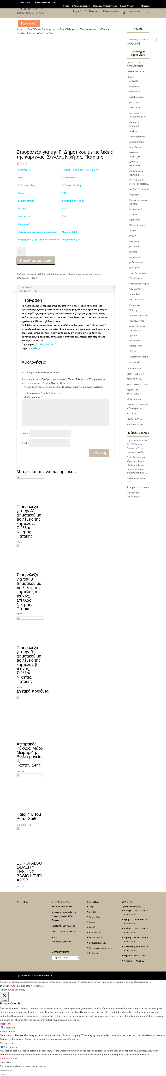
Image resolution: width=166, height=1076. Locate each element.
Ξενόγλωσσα (135, 278)
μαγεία (132, 235)
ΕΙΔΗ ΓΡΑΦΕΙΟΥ (135, 374)
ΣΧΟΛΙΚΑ (131, 413)
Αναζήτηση (133, 43)
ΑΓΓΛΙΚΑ (133, 81)
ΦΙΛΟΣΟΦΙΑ (135, 346)
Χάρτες (132, 351)
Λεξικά (132, 230)
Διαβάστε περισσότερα (32, 985)
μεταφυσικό (135, 257)
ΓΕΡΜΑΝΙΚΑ (135, 107)
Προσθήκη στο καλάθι (35, 260)
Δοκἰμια (133, 131)
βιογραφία (134, 102)
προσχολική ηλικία (138, 315)
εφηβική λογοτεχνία (139, 189)
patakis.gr (34, 348)
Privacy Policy (95, 917)
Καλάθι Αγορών (127, 6)
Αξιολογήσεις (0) (28, 291)
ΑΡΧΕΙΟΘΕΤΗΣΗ (135, 71)
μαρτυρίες (134, 246)
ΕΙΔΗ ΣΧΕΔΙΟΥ (134, 379)
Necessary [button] (5, 1023)
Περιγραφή (25, 287)
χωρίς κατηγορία (135, 424)
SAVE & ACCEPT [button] (8, 1058)
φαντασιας (134, 340)
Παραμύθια (135, 289)
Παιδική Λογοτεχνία (139, 283)
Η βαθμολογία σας (32, 393)
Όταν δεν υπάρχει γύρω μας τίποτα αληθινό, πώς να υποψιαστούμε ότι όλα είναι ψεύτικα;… (137, 465)
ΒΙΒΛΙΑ (36, 29)
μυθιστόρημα (136, 262)
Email (25, 443)
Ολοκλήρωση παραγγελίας (105, 6)
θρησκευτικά (135, 209)
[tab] (65, 287)
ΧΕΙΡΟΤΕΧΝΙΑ (134, 419)
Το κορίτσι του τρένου (138, 487)
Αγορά (66, 6)
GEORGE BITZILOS (44, 976)
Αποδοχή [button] (15, 985)
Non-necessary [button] (8, 1043)
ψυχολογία (134, 362)
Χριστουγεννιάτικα (138, 356)
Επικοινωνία (111, 11)
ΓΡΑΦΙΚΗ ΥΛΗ (134, 368)
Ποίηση (133, 310)
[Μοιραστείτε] (4, 1070)
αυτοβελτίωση (136, 97)
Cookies (92, 912)
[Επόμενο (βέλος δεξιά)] (4, 1074)
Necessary (9, 1027)
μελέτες (133, 251)
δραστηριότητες (50, 29)
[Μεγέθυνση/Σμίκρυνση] (11, 1070)
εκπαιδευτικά (135, 147)
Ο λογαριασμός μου (81, 6)
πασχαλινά (134, 294)
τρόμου (133, 335)
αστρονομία (135, 86)
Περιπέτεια (134, 305)
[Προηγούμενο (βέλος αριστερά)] (1, 1074)
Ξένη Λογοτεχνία (137, 273)
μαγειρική (134, 241)
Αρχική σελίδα (24, 29)
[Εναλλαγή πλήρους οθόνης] (7, 1070)
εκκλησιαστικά (136, 142)
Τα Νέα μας (92, 11)
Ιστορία (133, 214)
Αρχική (76, 11)
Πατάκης (34, 278)
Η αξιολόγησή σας (32, 397)
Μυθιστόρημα (134, 399)
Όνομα (26, 433)
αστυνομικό (135, 91)
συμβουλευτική (137, 321)
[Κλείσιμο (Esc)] (1, 1070)
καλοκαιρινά (23, 278)
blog (91, 907)
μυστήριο (134, 267)
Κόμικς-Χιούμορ (137, 225)
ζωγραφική (134, 194)
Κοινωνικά (134, 219)
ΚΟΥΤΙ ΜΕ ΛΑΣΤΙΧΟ (137, 384)
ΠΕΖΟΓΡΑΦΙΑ (136, 299)
